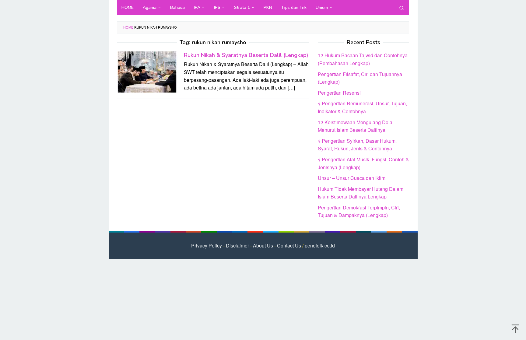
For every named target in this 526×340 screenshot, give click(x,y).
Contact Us (289, 245)
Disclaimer (237, 245)
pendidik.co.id (320, 245)
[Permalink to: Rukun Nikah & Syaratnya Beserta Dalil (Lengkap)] (147, 71)
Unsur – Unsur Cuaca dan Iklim (351, 177)
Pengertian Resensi (339, 92)
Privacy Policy (206, 245)
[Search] (401, 7)
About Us (263, 245)
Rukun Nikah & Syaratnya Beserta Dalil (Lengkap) (246, 55)
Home (128, 27)
